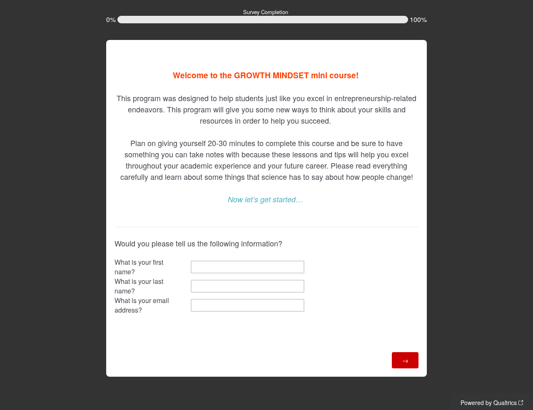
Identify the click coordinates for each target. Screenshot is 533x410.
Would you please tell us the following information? (198, 243)
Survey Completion (265, 12)
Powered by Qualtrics (489, 402)
